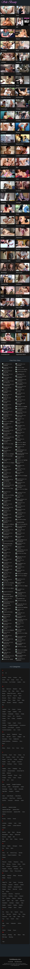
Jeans (23, 811)
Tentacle (14, 914)
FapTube (25, 460)
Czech (19, 729)
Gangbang (15, 768)
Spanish (14, 898)
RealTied (25, 607)
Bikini (20, 695)
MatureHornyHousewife (7, 543)
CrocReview (5, 560)
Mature (11, 834)
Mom (11, 839)
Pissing (14, 864)
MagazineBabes (19, 500)
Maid (9, 832)
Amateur (15, 677)
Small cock (17, 893)
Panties (10, 861)
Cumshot (18, 727)
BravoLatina (5, 441)
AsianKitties (5, 392)
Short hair (15, 889)
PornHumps (5, 409)
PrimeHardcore (19, 410)
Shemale (10, 886)
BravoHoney (18, 507)
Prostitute (16, 868)
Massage (19, 832)
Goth (20, 775)
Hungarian (11, 791)
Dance (3, 734)
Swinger (10, 907)
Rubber (3, 877)
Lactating (4, 823)
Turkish (12, 918)
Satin (10, 882)
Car (9, 709)
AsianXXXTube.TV (20, 454)
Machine (4, 832)
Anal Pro (25, 369)
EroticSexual (18, 641)
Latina (20, 823)
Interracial (17, 800)
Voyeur (14, 930)
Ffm (18, 757)
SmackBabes (19, 564)
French (3, 764)
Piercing (8, 864)
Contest (4, 723)
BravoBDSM (5, 637)
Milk (3, 839)
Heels (9, 786)
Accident (4, 677)
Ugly (3, 923)
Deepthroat (14, 734)
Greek (14, 777)
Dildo (3, 736)
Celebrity (15, 711)
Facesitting (4, 754)
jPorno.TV (18, 624)
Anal (20, 677)
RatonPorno (18, 397)
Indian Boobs (18, 795)
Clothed (3, 718)
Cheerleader (10, 713)
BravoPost (5, 451)
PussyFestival (6, 534)
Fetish (13, 757)
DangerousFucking (6, 614)
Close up (18, 716)
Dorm (10, 739)
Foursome (19, 761)
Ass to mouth (12, 682)
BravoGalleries (6, 428)
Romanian (20, 875)
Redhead (9, 875)
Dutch (3, 743)
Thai (19, 914)
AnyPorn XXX (19, 416)
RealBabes (18, 466)
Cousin (19, 723)
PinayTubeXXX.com (20, 598)
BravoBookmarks (6, 486)
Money (16, 839)
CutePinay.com (6, 643)
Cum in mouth (11, 727)
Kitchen (9, 818)
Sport (8, 900)
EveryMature (5, 365)
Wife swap (4, 937)
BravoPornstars (19, 480)
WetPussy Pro (6, 375)
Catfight (4, 711)
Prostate (10, 868)
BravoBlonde (5, 448)
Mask (13, 832)
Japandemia (18, 660)
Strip (22, 902)
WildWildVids (5, 477)
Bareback (15, 688)
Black (9, 698)
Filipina (22, 757)
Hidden (22, 786)
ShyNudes (18, 420)
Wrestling (11, 937)
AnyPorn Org (5, 580)
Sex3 (23, 367)
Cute (14, 729)
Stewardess (4, 902)
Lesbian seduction (17, 825)
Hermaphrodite (16, 786)
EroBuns (25, 650)
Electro (8, 748)
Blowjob (19, 698)
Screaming (20, 882)
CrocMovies (18, 394)
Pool (3, 866)
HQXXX (11, 596)
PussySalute (5, 378)
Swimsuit (4, 907)
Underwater (13, 923)
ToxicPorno (5, 606)
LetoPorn (18, 437)
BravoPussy (18, 580)
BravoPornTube (6, 508)
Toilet (23, 916)
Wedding (10, 934)
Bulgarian (21, 702)
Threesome (4, 916)
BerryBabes (5, 424)
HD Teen (4, 786)
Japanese (4, 807)
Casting (19, 709)
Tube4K (11, 659)
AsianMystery (5, 537)
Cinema (3, 716)
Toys (3, 918)
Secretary (4, 884)
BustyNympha (19, 387)
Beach (22, 691)
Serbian (22, 884)
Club (9, 718)
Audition (19, 682)
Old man (20, 852)
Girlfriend (9, 773)
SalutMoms (18, 583)
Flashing (21, 759)
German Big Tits (20, 770)
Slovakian (4, 893)
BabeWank (18, 537)
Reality (3, 875)
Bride (23, 700)
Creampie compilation (13, 725)
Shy (3, 891)
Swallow (15, 905)
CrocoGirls (5, 474)
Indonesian (19, 798)
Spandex (8, 898)
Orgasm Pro (5, 547)
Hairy (3, 784)
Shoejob (4, 889)
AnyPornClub (5, 372)
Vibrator (4, 930)
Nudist (20, 846)
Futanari (20, 764)
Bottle (14, 700)
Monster (21, 839)
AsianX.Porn (5, 624)
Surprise (9, 905)
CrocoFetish (5, 498)
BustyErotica (5, 564)
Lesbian (9, 825)
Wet (15, 934)
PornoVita (18, 473)
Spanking (20, 898)
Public (21, 868)
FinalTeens (5, 512)
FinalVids (18, 497)
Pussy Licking (18, 871)
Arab (8, 679)
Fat (24, 754)
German (4, 770)
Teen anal (8, 914)
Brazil (18, 700)
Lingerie (4, 827)
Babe (3, 688)
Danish (8, 734)
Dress (21, 741)
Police (19, 864)
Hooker (10, 789)
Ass (21, 679)
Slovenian (11, 893)
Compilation (19, 718)
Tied (10, 916)
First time (9, 759)
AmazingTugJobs (6, 438)
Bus (3, 704)
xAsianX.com (5, 505)
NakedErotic (5, 522)
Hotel (15, 789)
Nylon (12, 848)
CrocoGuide (5, 389)
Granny (9, 777)
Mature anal (17, 834)
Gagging (4, 768)
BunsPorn (18, 423)
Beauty (3, 693)
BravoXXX (18, 458)
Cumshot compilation (6, 729)
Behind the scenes (11, 693)
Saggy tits (4, 882)
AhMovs (11, 421)
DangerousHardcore (7, 594)
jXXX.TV (25, 524)
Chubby (22, 713)
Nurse (7, 848)
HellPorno (5, 419)
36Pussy (12, 524)
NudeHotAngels (19, 451)
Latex (15, 823)
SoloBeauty (18, 571)
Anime (3, 679)
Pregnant (4, 868)
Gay (20, 768)
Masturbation (5, 834)
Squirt (17, 900)
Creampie (4, 725)
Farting (19, 754)
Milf (14, 836)
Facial (10, 754)
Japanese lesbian (12, 807)
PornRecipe (5, 405)
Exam (22, 748)
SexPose (18, 627)
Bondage (4, 700)
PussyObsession (6, 385)
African (9, 677)
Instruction (10, 800)
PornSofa (4, 550)
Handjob (8, 784)
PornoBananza (19, 381)
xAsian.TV (5, 650)
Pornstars (8, 866)
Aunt (24, 682)
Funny (15, 764)
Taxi (11, 912)
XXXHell (12, 454)
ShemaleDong (19, 527)
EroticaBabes (5, 570)
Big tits (15, 695)
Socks (16, 896)
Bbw (13, 691)
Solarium (21, 896)
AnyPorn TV (5, 574)
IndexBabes (5, 515)
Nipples (9, 846)
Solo (3, 898)
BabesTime (18, 433)
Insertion (4, 800)
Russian (9, 877)
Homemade (4, 789)
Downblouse (15, 741)
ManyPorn (5, 493)
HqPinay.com (5, 395)
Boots (9, 700)
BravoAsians (18, 631)
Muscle (3, 841)
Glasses (4, 775)
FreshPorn (5, 609)
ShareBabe (18, 517)
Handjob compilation (16, 784)
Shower (20, 889)
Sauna (14, 882)
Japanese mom (16, 809)
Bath (20, 688)
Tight (14, 916)
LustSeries (5, 553)
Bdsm (17, 691)
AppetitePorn (18, 510)
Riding (14, 875)
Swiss (15, 907)
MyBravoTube (5, 567)
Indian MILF (4, 798)
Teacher (16, 912)
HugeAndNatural (19, 541)
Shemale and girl (17, 886)
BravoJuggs (18, 404)
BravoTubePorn (19, 384)
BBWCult (4, 618)
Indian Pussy (12, 798)
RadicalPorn (5, 518)
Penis (3, 864)
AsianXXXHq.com (20, 551)
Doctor (14, 736)
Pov (20, 866)
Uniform (19, 923)
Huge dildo (4, 791)
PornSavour (18, 504)
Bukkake (15, 702)
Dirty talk (9, 736)
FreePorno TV (19, 430)
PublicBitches (5, 416)
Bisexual (4, 698)
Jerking (3, 814)
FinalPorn (18, 610)
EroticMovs (5, 470)
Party (21, 861)
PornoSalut (18, 568)
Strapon (17, 902)
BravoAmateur (19, 637)
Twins (17, 918)
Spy (12, 900)
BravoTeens (18, 534)
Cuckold (4, 727)
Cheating (4, 713)
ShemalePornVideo (20, 522)
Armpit (12, 679)
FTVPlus (12, 495)
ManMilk (25, 406)
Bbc (9, 691)
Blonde (14, 698)
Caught (9, 711)
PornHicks (18, 447)
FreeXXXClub (19, 514)
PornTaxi (12, 582)
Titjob (18, 916)
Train (7, 918)
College (13, 718)
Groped (19, 777)
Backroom (9, 688)
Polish (24, 864)
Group (3, 779)
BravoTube (18, 391)
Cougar (9, 723)
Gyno (12, 779)
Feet (3, 757)
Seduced (10, 884)
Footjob (13, 761)
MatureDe (5, 467)
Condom (4, 720)
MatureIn (12, 630)
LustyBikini (5, 502)
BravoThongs (19, 487)
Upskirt (3, 925)
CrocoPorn (5, 460)
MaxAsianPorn (19, 656)
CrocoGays (5, 628)
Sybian (20, 907)
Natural (3, 846)
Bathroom (4, 691)
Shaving (4, 886)
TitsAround (5, 402)
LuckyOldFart (5, 527)
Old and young (13, 852)
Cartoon (13, 709)
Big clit (3, 695)
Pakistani (4, 861)
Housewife (21, 789)
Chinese (17, 713)
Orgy (20, 855)
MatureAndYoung (6, 603)
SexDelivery (18, 483)
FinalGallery (18, 426)
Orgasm (4, 855)
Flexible (4, 761)
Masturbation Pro (19, 620)
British (3, 702)
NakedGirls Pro (19, 413)
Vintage (9, 930)
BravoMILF (18, 590)
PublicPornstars (6, 640)
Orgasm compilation (12, 855)
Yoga (3, 941)
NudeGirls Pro (5, 368)
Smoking (10, 896)
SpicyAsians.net (6, 431)
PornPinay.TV (19, 493)
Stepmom (22, 900)
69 (2, 672)
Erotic (17, 748)
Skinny (7, 891)
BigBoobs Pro (19, 558)
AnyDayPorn (5, 599)
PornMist (4, 557)
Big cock (9, 695)
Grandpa (4, 777)
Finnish (3, 759)
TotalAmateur (19, 653)
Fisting (15, 759)
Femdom (8, 757)
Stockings (11, 902)
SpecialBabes (19, 644)
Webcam (4, 934)
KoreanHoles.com (6, 657)
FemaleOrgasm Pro (20, 374)
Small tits (4, 896)
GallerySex (5, 399)
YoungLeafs (18, 614)
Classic (9, 716)
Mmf (7, 839)
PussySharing (19, 593)
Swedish (21, 905)
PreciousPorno (19, 377)
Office (3, 852)
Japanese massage (6, 809)
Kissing (3, 818)
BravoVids (18, 561)
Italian (22, 800)
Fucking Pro (18, 531)
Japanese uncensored (7, 811)
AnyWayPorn (19, 544)
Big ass (19, 693)
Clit (13, 716)
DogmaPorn (5, 621)
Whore (19, 934)
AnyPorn (25, 573)
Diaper (20, 734)
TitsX (9, 483)
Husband (17, 791)
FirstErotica (18, 548)
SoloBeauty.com (9, 2)
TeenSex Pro (18, 470)
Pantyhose (16, 861)
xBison (24, 442)
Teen (3, 914)
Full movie (9, 764)
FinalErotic (5, 653)
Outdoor (4, 857)
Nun (3, 848)
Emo (13, 748)
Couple (14, 723)
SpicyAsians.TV (6, 531)
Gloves (15, 775)
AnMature (18, 463)
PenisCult (5, 633)
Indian (3, 795)
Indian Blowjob (10, 795)
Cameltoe (4, 709)
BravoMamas (19, 617)
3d (5, 672)
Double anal (16, 739)
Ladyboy (10, 823)
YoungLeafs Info (19, 605)
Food (9, 761)
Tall (3, 912)
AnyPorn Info (19, 401)
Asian (17, 679)
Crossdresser (22, 725)
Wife (24, 934)
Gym (8, 779)
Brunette (9, 702)
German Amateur (11, 770)
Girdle (3, 773)
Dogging (19, 736)
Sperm (3, 900)
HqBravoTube (5, 412)
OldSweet (5, 577)
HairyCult (4, 647)
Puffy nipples (5, 871)
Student (4, 905)
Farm (15, 754)
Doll (24, 736)
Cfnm (20, 711)
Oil (7, 852)
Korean (14, 818)
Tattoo (7, 912)
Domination (4, 739)
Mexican (4, 836)
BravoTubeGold (6, 481)
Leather (3, 825)
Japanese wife (17, 811)
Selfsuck (16, 884)
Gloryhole (10, 775)
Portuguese (15, 866)
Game (9, 768)
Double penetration (6, 741)
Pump (11, 871)
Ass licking (4, 682)
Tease (21, 912)
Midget (9, 836)
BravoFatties (18, 365)
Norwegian (15, 846)
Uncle (7, 923)
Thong (24, 914)
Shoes (9, 889)
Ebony (3, 748)
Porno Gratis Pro (6, 382)
